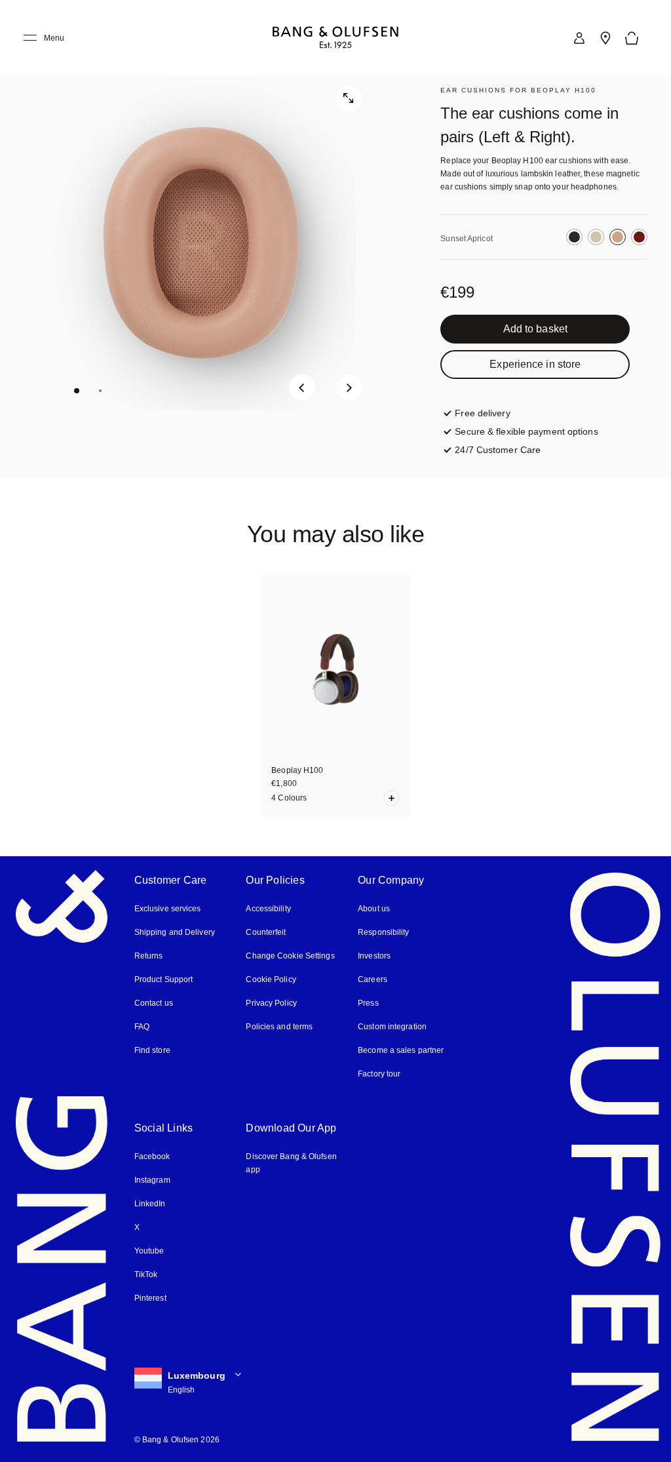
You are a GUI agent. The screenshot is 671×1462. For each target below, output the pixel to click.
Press (368, 1003)
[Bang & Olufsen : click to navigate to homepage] (335, 38)
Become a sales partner (401, 1050)
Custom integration (392, 1026)
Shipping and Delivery (174, 932)
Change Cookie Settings (290, 955)
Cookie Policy (271, 979)
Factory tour (379, 1073)
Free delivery (482, 413)
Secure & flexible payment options (526, 431)
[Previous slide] (302, 387)
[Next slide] (349, 387)
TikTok (146, 1274)
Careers (372, 979)
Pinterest (150, 1298)
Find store (152, 1050)
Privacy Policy (271, 1003)
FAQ (141, 1026)
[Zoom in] (349, 98)
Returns (148, 955)
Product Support (163, 979)
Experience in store (535, 364)
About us (374, 908)
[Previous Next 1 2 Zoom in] (202, 238)
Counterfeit (266, 932)
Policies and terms (279, 1026)
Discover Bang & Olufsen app (291, 1163)
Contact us (153, 1003)
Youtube (149, 1250)
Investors (374, 955)
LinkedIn (150, 1203)
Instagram (152, 1180)
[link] (579, 38)
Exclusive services (167, 908)
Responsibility (383, 932)
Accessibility (268, 908)
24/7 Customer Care (498, 450)
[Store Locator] (605, 38)
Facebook (152, 1156)
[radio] (574, 237)
